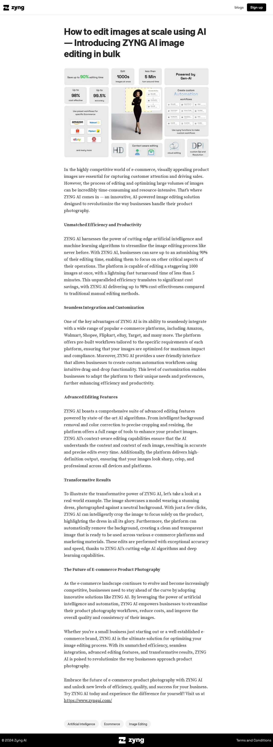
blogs (239, 7)
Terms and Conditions (253, 740)
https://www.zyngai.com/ (88, 700)
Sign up (256, 7)
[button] (136, 113)
